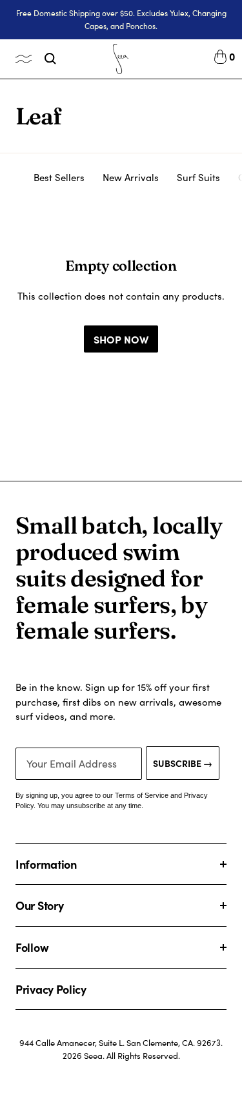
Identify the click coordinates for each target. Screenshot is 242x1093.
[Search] (50, 58)
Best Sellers (59, 177)
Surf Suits (198, 177)
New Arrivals (131, 177)
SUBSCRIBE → (182, 763)
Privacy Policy (50, 989)
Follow (31, 947)
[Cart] (220, 59)
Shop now (121, 339)
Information (46, 864)
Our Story (39, 905)
